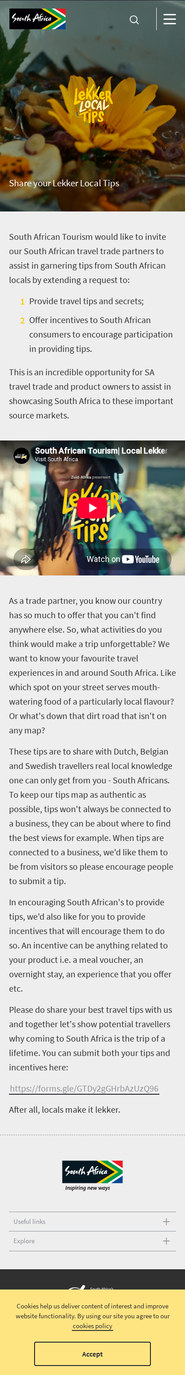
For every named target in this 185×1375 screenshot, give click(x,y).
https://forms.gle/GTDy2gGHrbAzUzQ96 (84, 1088)
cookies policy (92, 1325)
